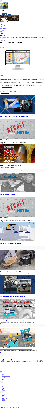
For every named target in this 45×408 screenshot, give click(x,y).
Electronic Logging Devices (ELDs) (4, 28)
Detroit (8, 91)
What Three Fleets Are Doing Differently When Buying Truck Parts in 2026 (14, 116)
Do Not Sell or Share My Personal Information (15, 407)
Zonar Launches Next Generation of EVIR (7, 87)
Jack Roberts (5, 319)
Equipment (1, 29)
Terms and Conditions (21, 37)
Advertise (10, 37)
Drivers (1, 26)
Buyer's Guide (20, 36)
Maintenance (1, 33)
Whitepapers (13, 36)
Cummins (10, 91)
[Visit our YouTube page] (2, 355)
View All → (1, 352)
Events (11, 36)
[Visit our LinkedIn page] (1, 355)
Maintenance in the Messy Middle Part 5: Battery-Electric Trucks (12, 320)
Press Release (43, 37)
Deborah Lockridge (6, 217)
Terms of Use (5, 407)
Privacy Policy (17, 37)
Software (16, 91)
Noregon (21, 91)
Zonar (2, 91)
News (5, 0)
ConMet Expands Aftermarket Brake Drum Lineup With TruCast (12, 271)
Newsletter (8, 37)
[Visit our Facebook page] (0, 355)
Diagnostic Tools (13, 91)
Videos (6, 36)
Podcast (17, 36)
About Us (12, 37)
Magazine (8, 36)
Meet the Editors (5, 37)
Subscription (1, 37)
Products (1, 34)
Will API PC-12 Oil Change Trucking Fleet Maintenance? (10, 165)
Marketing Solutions (35, 37)
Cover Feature (3, 0)
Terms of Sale (8, 407)
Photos (1, 36)
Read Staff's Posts (2, 47)
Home (1, 40)
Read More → (1, 143)
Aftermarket (1, 23)
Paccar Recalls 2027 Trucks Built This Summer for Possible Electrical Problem (14, 140)
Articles (7, 0)
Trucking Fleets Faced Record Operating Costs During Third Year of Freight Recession (16, 349)
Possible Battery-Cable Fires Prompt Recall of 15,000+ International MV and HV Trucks (16, 218)
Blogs (9, 36)
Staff (4, 139)
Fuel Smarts (1, 31)
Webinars (16, 36)
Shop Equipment (19, 91)
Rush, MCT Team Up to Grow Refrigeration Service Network (11, 243)
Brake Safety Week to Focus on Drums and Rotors (9, 194)
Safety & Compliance (2, 35)
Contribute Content (39, 37)
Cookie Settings (26, 37)
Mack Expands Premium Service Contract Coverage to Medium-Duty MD (13, 296)
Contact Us (14, 37)
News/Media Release (6, 294)
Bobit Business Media (30, 37)
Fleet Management (2, 30)
